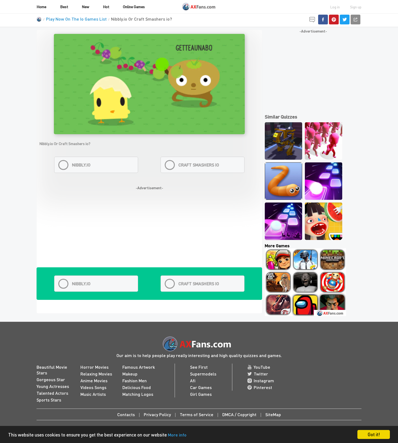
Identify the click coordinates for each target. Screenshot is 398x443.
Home (41, 6)
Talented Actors (52, 393)
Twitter (261, 374)
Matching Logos (137, 394)
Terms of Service (196, 414)
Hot (106, 6)
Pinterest (263, 387)
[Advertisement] (149, 229)
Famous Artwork (138, 367)
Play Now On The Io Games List (76, 19)
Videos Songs (93, 387)
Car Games (201, 387)
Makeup (130, 374)
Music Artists (93, 394)
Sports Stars (49, 400)
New (85, 6)
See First (199, 367)
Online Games (134, 6)
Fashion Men (134, 380)
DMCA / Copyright (239, 414)
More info (177, 435)
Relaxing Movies (96, 374)
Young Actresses (53, 386)
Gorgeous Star (51, 379)
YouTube (262, 367)
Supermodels (203, 374)
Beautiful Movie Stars (52, 369)
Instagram (264, 380)
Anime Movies (93, 380)
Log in (335, 6)
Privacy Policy (157, 414)
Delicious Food (136, 387)
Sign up (355, 6)
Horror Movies (94, 367)
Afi (192, 380)
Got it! (374, 434)
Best (64, 6)
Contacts (126, 414)
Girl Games (201, 394)
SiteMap (273, 414)
